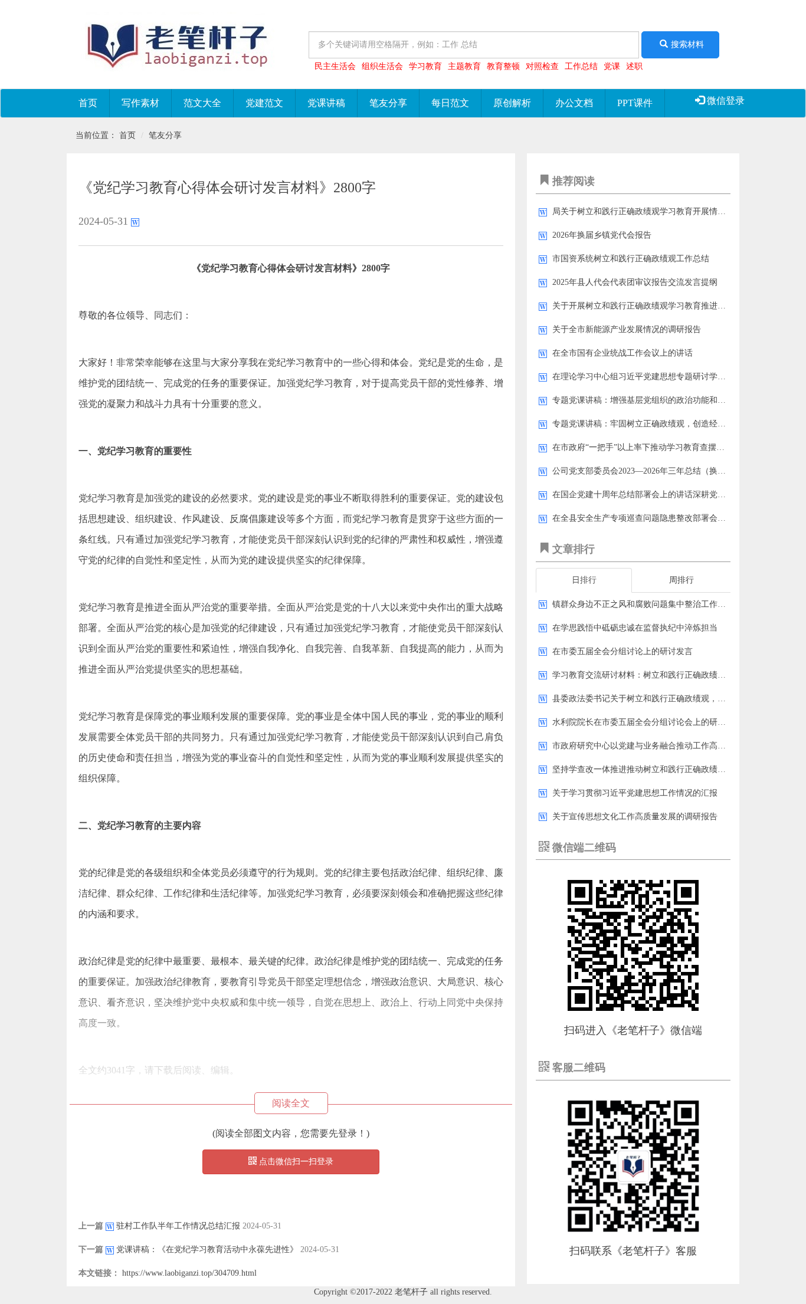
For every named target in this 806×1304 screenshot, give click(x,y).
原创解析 (512, 103)
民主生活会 (335, 66)
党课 (612, 66)
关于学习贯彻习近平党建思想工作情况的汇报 (634, 793)
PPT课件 (635, 103)
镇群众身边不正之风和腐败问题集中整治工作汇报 (643, 604)
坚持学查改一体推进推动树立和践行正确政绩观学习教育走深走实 (672, 769)
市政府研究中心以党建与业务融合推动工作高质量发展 (651, 745)
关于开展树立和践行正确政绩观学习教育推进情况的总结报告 (663, 305)
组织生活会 (382, 66)
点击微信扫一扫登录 (295, 1161)
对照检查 (542, 66)
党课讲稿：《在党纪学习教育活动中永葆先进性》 (207, 1249)
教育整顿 (503, 66)
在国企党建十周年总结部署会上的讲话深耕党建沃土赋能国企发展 (672, 494)
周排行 (681, 580)
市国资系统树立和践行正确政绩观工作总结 (630, 258)
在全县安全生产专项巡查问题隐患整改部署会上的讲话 (651, 518)
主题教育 (464, 66)
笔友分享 (388, 103)
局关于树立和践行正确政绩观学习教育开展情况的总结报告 (659, 211)
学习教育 (425, 66)
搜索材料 (687, 44)
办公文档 (574, 103)
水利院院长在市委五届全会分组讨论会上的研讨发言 (647, 722)
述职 (634, 66)
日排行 (584, 580)
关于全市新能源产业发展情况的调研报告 (626, 329)
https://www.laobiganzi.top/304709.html (189, 1273)
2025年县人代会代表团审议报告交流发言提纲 (634, 282)
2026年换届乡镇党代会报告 (601, 235)
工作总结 (581, 66)
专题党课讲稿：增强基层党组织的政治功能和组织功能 (651, 400)
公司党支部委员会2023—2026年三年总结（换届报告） (651, 471)
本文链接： (99, 1273)
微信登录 (725, 101)
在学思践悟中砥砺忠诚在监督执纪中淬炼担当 (634, 627)
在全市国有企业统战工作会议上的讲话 (622, 353)
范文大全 (202, 103)
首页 (87, 103)
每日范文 (450, 103)
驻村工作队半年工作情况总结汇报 (178, 1225)
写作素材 (140, 103)
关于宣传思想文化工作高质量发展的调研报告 (634, 816)
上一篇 (90, 1225)
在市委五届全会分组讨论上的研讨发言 (622, 651)
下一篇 (90, 1249)
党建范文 (264, 103)
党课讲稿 (326, 103)
